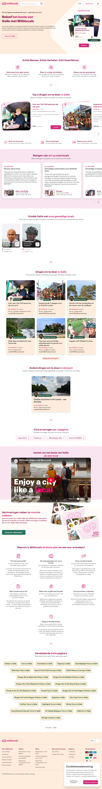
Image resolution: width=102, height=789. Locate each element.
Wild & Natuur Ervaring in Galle (78, 670)
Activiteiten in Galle (44, 663)
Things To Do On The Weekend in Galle (21, 691)
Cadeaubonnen (7, 762)
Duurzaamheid (7, 757)
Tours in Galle (9, 36)
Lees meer (7, 183)
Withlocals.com (11, 774)
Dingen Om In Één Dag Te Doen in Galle (71, 684)
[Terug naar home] (10, 3)
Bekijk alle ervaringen (50, 358)
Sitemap (32, 774)
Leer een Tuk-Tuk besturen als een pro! (82, 29)
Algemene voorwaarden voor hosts (41, 762)
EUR (79, 3)
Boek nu (84, 45)
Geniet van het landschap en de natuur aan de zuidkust (81, 304)
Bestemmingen (7, 759)
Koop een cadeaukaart (13, 532)
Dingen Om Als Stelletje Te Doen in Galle (68, 677)
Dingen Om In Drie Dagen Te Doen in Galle (30, 697)
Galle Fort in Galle (84, 711)
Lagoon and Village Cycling (80, 341)
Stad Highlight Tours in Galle (86, 663)
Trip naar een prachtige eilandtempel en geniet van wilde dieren (50, 343)
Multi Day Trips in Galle (20, 670)
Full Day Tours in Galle (28, 704)
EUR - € (93, 741)
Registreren (90, 3)
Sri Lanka (48, 727)
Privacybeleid (20, 774)
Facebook (72, 751)
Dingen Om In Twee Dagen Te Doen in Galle (79, 691)
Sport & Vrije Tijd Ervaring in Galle (48, 670)
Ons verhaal (6, 751)
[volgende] (98, 134)
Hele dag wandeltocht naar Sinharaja (19, 342)
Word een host (40, 767)
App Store (55, 751)
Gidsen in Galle (10, 663)
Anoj (26, 193)
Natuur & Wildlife (76, 438)
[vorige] (94, 134)
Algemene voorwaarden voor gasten (24, 762)
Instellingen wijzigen (73, 781)
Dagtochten (23, 438)
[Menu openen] (98, 4)
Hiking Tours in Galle (74, 704)
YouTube (71, 757)
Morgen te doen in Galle (51, 718)
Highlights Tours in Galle (51, 704)
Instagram (72, 754)
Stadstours (39, 438)
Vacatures (5, 754)
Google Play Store (58, 754)
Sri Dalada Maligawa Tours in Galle (59, 711)
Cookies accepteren (90, 782)
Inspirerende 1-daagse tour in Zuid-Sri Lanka (50, 304)
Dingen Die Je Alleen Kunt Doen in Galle (33, 677)
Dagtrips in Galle (63, 663)
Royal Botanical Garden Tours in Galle (25, 711)
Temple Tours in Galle (49, 691)
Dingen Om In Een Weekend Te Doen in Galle (33, 684)
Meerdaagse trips (56, 438)
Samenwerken (6, 765)
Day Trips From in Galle (79, 697)
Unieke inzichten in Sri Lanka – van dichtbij (50, 400)
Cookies (27, 774)
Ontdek (55, 127)
